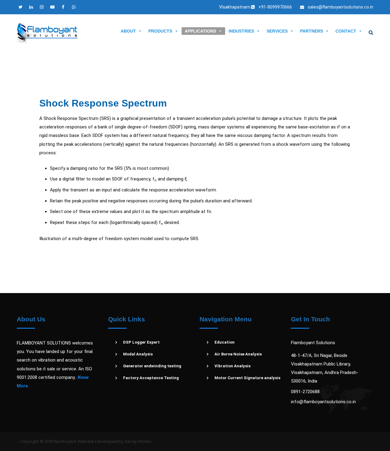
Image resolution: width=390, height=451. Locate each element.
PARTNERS (311, 31)
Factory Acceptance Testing (151, 378)
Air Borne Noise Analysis (238, 354)
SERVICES (277, 31)
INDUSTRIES (241, 31)
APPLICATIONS (200, 31)
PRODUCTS (160, 31)
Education (224, 342)
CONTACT (345, 31)
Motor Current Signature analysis (247, 378)
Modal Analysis (138, 354)
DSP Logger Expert (141, 342)
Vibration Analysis (232, 366)
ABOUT (128, 31)
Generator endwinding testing (152, 366)
